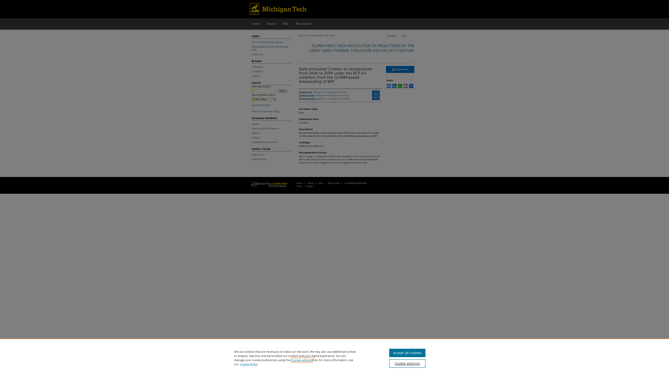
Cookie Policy (248, 364)
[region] (334, 358)
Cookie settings (302, 360)
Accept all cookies (407, 352)
